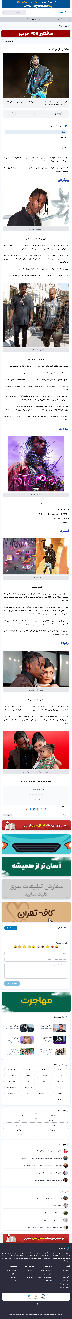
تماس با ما (66, 1271)
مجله (31, 1274)
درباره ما (66, 1274)
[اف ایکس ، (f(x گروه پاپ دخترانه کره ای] (52, 1052)
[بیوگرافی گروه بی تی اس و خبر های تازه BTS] (19, 1052)
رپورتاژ (14, 1274)
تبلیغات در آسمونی (11, 1271)
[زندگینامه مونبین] (52, 1040)
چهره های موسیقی (47, 19)
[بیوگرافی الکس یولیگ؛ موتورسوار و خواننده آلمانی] (52, 1028)
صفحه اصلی (30, 1271)
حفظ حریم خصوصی (45, 1271)
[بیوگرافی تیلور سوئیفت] (19, 1040)
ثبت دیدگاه (12, 928)
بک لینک (13, 1277)
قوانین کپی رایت (64, 1287)
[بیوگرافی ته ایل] (19, 1028)
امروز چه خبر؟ (29, 1277)
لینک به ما (66, 1281)
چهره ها (57, 19)
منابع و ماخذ (47, 1281)
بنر (15, 1281)
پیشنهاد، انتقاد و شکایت (44, 1277)
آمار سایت (66, 1277)
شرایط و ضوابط (47, 1274)
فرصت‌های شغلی (64, 1284)
